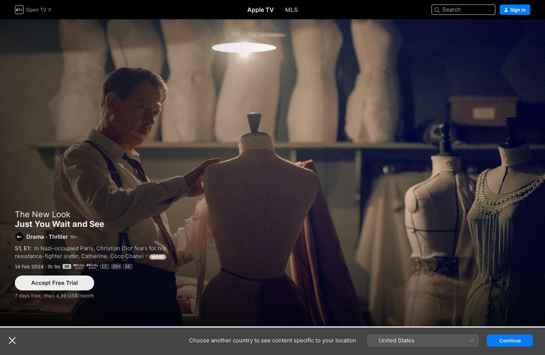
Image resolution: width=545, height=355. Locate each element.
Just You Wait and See (272, 172)
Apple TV (260, 9)
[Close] (12, 340)
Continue (510, 340)
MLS (291, 9)
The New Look (42, 214)
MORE (158, 257)
